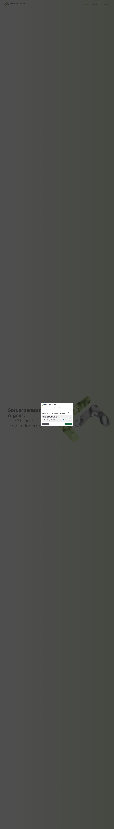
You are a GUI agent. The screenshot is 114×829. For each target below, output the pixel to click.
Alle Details (64, 419)
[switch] (70, 417)
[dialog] (57, 414)
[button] (68, 417)
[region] (57, 418)
